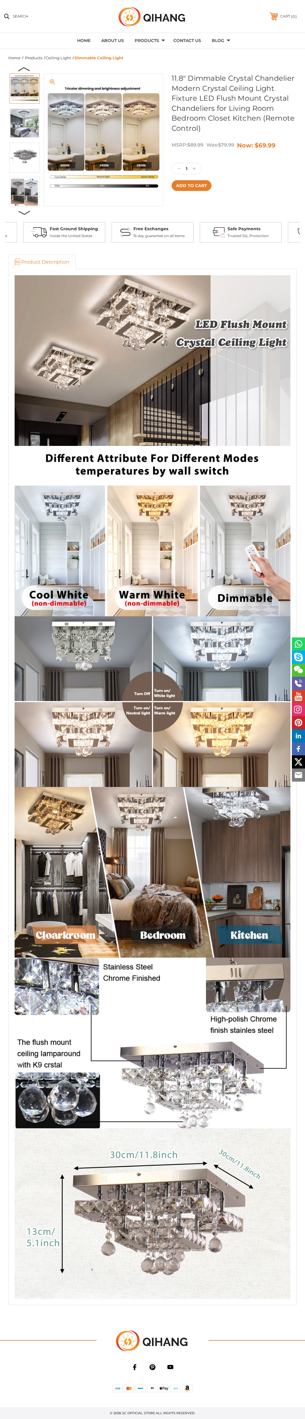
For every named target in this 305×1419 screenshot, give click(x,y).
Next (24, 212)
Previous (24, 68)
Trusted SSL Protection (248, 236)
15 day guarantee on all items (159, 236)
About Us (112, 40)
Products (147, 40)
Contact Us (187, 40)
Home (84, 40)
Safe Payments (244, 228)
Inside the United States (71, 236)
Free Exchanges (150, 228)
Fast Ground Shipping (74, 228)
